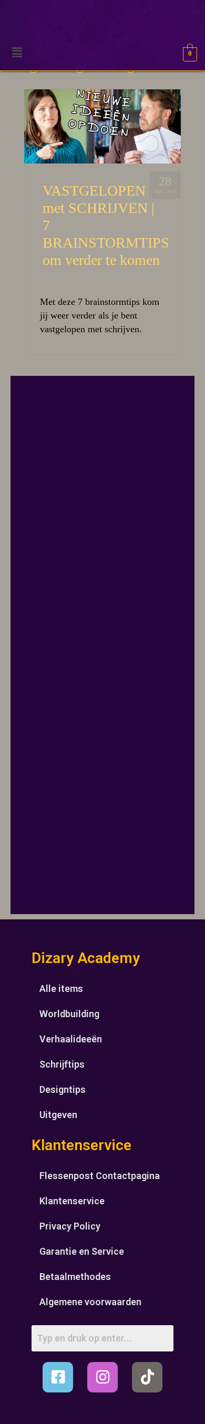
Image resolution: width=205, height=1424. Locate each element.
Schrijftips (62, 1064)
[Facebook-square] (58, 1377)
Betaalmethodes (75, 1276)
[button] (17, 53)
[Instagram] (102, 1377)
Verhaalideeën (70, 1038)
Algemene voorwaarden (90, 1301)
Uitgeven (58, 1114)
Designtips (62, 1089)
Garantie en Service (81, 1251)
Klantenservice (72, 1200)
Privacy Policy (69, 1226)
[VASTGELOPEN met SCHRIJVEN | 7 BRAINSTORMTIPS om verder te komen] (102, 125)
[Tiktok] (147, 1377)
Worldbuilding (69, 1013)
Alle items (61, 988)
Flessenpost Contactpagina (99, 1175)
